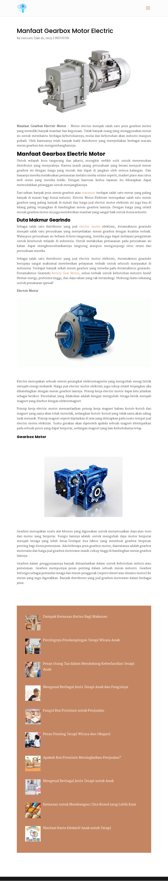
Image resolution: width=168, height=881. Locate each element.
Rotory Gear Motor (65, 273)
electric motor (89, 226)
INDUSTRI (62, 38)
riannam (27, 38)
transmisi (88, 192)
